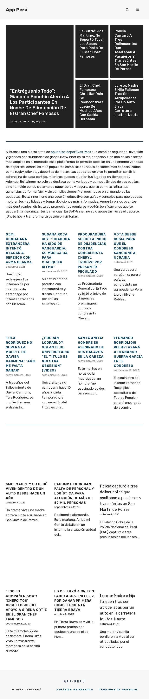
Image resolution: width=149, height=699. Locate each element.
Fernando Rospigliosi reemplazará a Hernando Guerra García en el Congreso (128, 352)
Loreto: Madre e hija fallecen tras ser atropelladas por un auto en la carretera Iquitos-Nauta (126, 100)
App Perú (17, 9)
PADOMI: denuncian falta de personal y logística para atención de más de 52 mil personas (74, 493)
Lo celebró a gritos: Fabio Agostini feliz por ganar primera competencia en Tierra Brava (74, 600)
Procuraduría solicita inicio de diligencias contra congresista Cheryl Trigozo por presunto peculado (92, 252)
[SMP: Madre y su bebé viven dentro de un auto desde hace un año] (27, 476)
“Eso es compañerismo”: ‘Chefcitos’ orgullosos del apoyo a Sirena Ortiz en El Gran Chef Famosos (26, 605)
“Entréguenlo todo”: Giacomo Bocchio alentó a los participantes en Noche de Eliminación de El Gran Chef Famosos (39, 102)
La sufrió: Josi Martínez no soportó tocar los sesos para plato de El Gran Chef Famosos (92, 44)
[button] (127, 10)
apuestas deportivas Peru (71, 152)
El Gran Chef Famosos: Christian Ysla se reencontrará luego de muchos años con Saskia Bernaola (92, 102)
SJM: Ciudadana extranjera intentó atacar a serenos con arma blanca (19, 248)
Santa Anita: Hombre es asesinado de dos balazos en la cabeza (91, 347)
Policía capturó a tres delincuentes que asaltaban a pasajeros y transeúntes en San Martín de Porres (126, 50)
